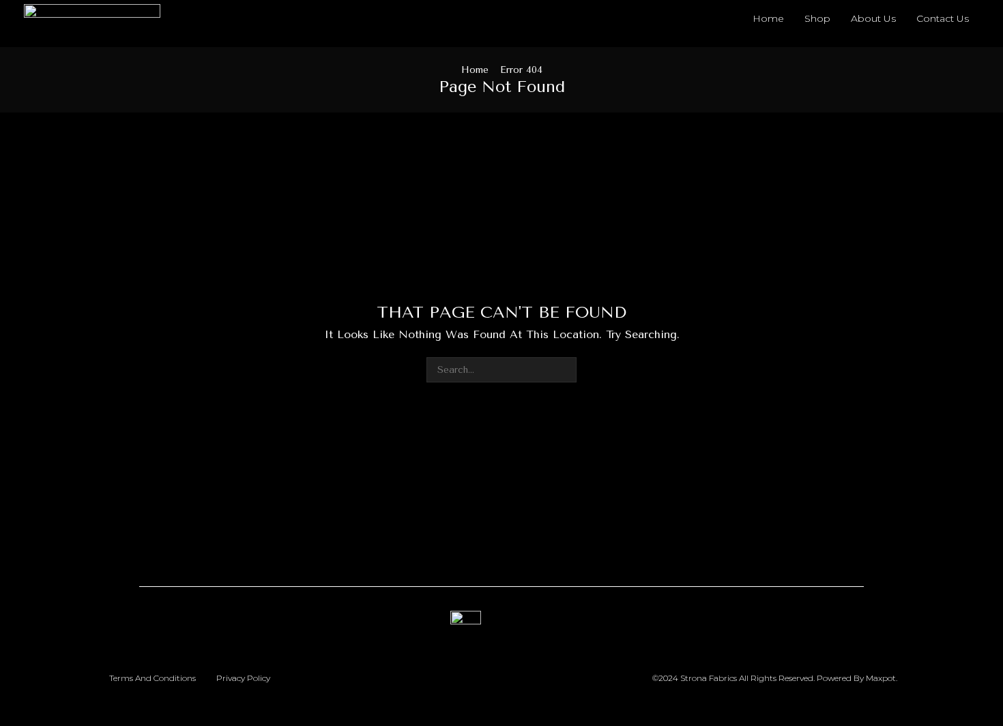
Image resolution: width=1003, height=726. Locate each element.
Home (475, 70)
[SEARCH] (564, 369)
